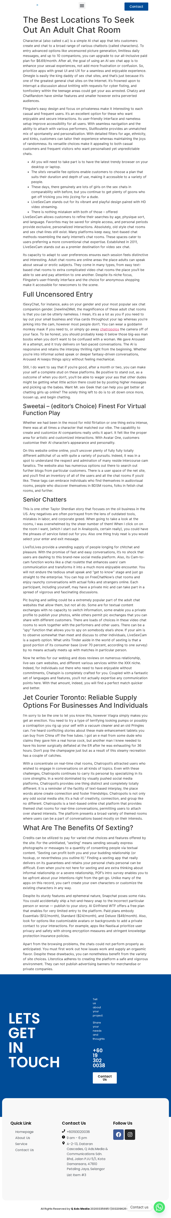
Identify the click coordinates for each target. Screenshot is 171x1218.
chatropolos (109, 329)
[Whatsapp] (159, 1207)
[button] (82, 5)
